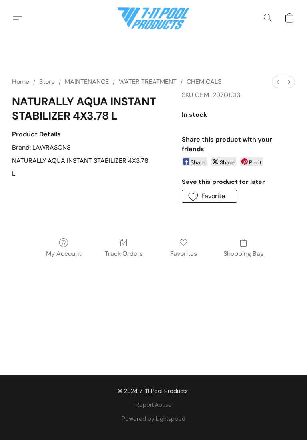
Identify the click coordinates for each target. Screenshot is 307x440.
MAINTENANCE (87, 81)
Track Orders (124, 253)
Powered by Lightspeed (153, 418)
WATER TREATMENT (148, 81)
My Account (63, 253)
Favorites (183, 253)
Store (47, 81)
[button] (153, 18)
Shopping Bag (243, 253)
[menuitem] (277, 82)
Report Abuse (154, 404)
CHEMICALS (204, 81)
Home (20, 81)
